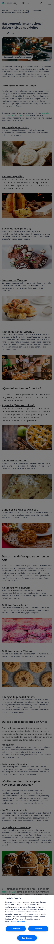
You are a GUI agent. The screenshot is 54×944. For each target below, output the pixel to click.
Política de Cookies (18, 921)
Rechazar (15, 928)
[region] (27, 919)
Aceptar (38, 928)
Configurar (27, 938)
